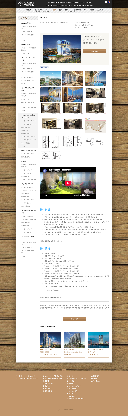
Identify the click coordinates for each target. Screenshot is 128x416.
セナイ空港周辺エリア (27, 80)
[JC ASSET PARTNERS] (26, 7)
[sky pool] (50, 101)
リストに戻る (44, 22)
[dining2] (72, 113)
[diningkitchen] (95, 98)
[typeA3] (95, 148)
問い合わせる (94, 51)
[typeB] (50, 162)
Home (21, 10)
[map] (95, 132)
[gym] (72, 101)
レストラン (71, 381)
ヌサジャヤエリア (26, 31)
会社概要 (100, 10)
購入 (54, 10)
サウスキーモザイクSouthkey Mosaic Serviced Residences (73, 352)
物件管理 (78, 10)
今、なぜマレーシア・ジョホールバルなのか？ (42, 10)
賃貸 (60, 10)
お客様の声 (95, 376)
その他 (23, 40)
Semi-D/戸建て (26, 23)
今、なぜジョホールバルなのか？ (27, 378)
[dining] (50, 113)
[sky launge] (72, 86)
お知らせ (29, 10)
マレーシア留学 (89, 10)
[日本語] (106, 2)
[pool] (95, 86)
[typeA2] (72, 148)
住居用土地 (24, 130)
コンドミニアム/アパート (28, 77)
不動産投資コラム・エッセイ (77, 378)
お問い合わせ (95, 381)
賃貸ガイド (47, 386)
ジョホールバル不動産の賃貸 (53, 378)
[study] (50, 129)
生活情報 (70, 383)
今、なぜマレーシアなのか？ (26, 376)
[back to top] (64, 369)
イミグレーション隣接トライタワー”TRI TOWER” (95, 352)
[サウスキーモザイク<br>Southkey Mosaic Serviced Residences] (74, 347)
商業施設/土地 (25, 133)
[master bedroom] (95, 113)
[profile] (50, 86)
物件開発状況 (47, 391)
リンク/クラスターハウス (28, 124)
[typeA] (50, 148)
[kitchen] (72, 129)
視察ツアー (47, 388)
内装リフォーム (68, 10)
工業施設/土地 (25, 157)
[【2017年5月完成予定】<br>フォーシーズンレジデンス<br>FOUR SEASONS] (62, 63)
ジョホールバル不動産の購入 (53, 376)
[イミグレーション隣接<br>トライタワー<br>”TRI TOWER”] (98, 347)
